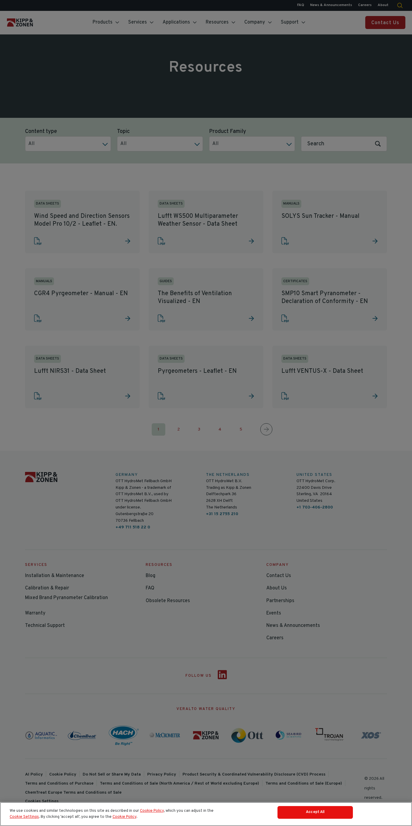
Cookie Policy (152, 810)
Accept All (315, 812)
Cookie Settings (24, 817)
